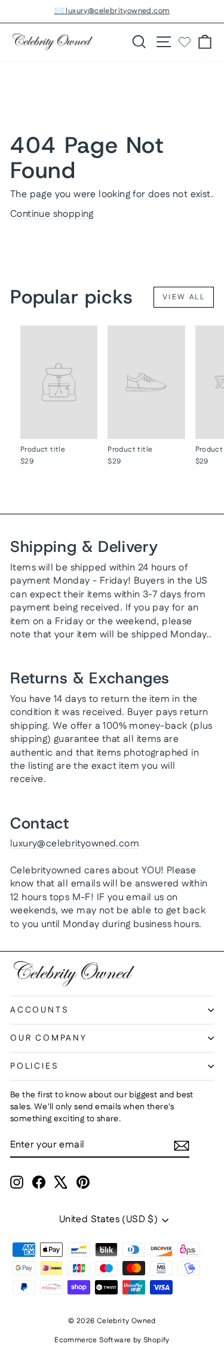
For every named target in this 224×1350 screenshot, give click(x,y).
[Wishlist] (184, 42)
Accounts (39, 1010)
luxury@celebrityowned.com (74, 844)
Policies (34, 1066)
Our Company (48, 1038)
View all (183, 297)
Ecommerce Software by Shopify (112, 1340)
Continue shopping (52, 214)
